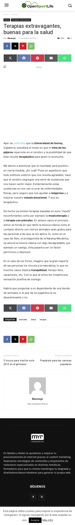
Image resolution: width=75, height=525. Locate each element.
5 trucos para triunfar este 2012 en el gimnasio (18, 362)
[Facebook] (6, 46)
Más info (47, 520)
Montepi (12, 38)
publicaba (19, 143)
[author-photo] (37, 394)
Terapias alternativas (21, 20)
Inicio (6, 14)
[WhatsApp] (31, 46)
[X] (15, 46)
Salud (14, 14)
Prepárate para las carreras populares (56, 362)
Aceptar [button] (35, 520)
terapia (43, 319)
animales (23, 319)
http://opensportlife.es (37, 404)
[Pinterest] (23, 46)
